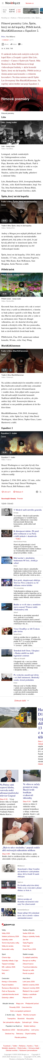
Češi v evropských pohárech (20, 1011)
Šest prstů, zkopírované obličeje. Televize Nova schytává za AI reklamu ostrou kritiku (27, 583)
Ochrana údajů (33, 1048)
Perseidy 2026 (14, 1007)
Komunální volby (8, 949)
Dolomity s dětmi (8, 997)
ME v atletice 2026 (8, 967)
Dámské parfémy (23, 1030)
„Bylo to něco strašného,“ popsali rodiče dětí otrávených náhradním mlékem (21, 849)
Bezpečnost (17, 634)
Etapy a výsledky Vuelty (31, 936)
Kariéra (30, 1046)
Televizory (19, 1034)
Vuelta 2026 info (28, 933)
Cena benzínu (27, 1007)
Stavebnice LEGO (8, 1030)
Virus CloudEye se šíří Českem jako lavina (27, 630)
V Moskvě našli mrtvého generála (28, 509)
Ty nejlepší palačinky (30, 957)
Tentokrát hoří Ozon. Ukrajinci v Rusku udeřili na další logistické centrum (26, 653)
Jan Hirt (25, 940)
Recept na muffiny (29, 960)
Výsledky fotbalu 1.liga (10, 960)
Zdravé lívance (28, 964)
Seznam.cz (30, 3)
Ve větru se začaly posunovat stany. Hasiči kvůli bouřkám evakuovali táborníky (31, 791)
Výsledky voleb (7, 940)
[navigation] (3, 3)
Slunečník (21, 1018)
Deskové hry (9, 1034)
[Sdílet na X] (40, 492)
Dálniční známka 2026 (31, 985)
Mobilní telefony (29, 1026)
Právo (3, 36)
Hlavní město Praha (20, 541)
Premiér (20, 498)
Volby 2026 (6, 933)
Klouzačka (30, 1018)
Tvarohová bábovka (30, 967)
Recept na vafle (28, 970)
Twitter (14, 1046)
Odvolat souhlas (12, 1050)
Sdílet (15, 44)
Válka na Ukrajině (19, 658)
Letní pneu (35, 1030)
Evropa (16, 513)
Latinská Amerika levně (10, 994)
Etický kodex (22, 1048)
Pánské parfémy (20, 1037)
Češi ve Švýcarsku (8, 991)
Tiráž (36, 1046)
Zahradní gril (26, 1022)
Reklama (22, 1046)
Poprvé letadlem (8, 985)
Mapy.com (20, 1003)
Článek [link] (3, 126)
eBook (6, 44)
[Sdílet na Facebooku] (37, 492)
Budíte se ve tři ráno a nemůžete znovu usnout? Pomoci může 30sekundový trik (27, 607)
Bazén (19, 1015)
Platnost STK (27, 997)
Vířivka (35, 1022)
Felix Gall (26, 946)
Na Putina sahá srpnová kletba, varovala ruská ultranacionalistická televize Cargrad (9, 790)
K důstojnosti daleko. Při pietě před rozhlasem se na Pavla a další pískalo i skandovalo (26, 533)
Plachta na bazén (29, 1015)
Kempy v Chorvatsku (9, 981)
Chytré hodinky (30, 1034)
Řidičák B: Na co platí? (31, 991)
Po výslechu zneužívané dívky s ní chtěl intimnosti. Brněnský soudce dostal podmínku (26, 677)
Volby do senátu (7, 946)
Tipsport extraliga (8, 964)
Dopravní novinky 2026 (31, 988)
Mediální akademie (9, 1048)
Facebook (7, 1046)
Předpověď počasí (32, 1003)
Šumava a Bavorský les (10, 988)
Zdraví (16, 612)
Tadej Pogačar (28, 943)
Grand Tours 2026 (29, 949)
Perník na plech (28, 973)
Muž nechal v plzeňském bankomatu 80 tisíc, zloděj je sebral (26, 560)
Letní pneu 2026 (29, 981)
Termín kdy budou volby (10, 943)
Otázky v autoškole (29, 994)
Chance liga (6, 957)
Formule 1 (5, 970)
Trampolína (11, 1018)
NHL (3, 973)
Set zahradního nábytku (11, 1022)
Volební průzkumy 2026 (10, 936)
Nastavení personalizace (28, 1050)
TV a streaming (19, 588)
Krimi (15, 566)
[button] (21, 99)
